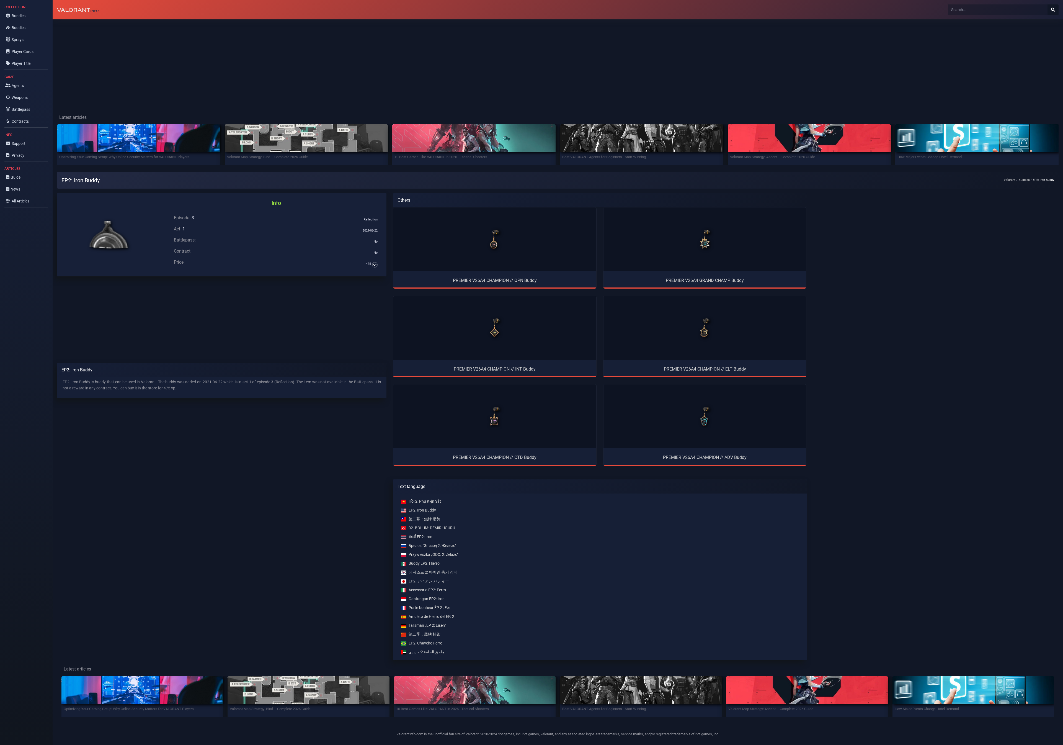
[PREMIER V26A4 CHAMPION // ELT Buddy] (705, 328)
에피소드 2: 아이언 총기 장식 (433, 572)
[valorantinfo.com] (78, 9)
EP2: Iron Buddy (422, 510)
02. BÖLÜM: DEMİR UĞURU (432, 528)
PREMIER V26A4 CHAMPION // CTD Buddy (494, 457)
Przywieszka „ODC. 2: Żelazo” (433, 554)
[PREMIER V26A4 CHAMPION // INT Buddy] (495, 328)
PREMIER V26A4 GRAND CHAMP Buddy (705, 280)
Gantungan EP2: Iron (427, 599)
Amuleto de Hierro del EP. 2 (431, 616)
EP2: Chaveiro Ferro (425, 643)
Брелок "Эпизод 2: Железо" (432, 545)
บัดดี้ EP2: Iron (420, 537)
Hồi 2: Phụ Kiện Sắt (425, 501)
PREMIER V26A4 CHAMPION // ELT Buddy (705, 369)
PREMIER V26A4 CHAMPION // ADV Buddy (705, 457)
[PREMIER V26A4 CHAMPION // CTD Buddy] (495, 416)
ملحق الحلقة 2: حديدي (426, 652)
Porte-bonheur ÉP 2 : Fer (429, 607)
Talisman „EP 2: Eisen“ (427, 625)
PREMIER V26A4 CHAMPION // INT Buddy (495, 369)
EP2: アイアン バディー (429, 581)
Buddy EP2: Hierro (424, 563)
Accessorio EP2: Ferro (427, 590)
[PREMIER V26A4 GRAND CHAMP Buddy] (705, 239)
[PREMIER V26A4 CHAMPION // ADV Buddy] (705, 416)
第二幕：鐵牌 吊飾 (424, 519)
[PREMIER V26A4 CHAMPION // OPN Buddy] (495, 239)
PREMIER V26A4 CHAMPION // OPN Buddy (495, 280)
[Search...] (1053, 9)
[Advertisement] (219, 62)
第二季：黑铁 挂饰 (424, 634)
